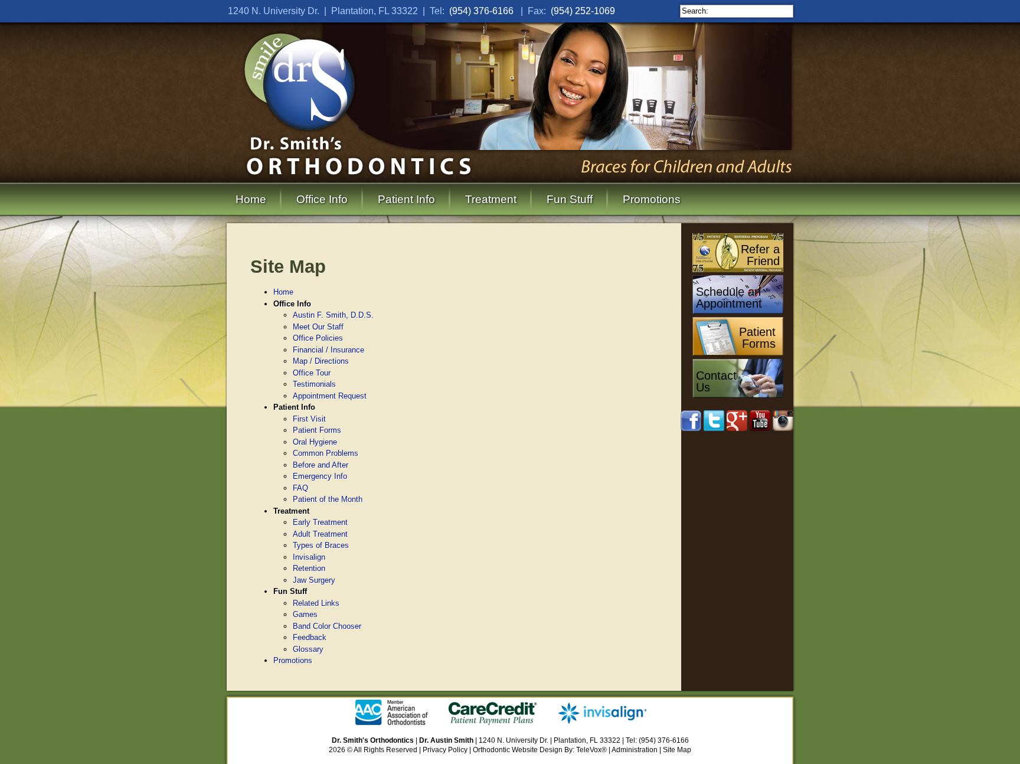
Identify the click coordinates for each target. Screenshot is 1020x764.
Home (251, 199)
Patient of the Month (327, 499)
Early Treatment (320, 522)
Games (305, 614)
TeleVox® (591, 750)
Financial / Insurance (328, 349)
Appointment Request (330, 395)
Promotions (652, 199)
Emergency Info (320, 476)
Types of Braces (321, 545)
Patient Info (406, 199)
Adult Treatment (320, 534)
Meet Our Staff (318, 326)
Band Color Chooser (327, 626)
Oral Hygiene (315, 441)
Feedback (309, 637)
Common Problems (325, 453)
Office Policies (318, 338)
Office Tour (312, 372)
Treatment (490, 199)
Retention (309, 568)
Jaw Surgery (314, 580)
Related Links (316, 603)
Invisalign (309, 557)
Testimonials (314, 384)
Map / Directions (321, 361)
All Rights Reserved (385, 750)
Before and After (320, 465)
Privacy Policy (445, 750)
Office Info (322, 199)
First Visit (309, 418)
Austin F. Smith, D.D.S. (333, 315)
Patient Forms (317, 430)
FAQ (300, 488)
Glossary (308, 649)
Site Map (677, 750)
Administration (635, 750)
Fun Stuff (570, 199)
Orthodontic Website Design (518, 750)
